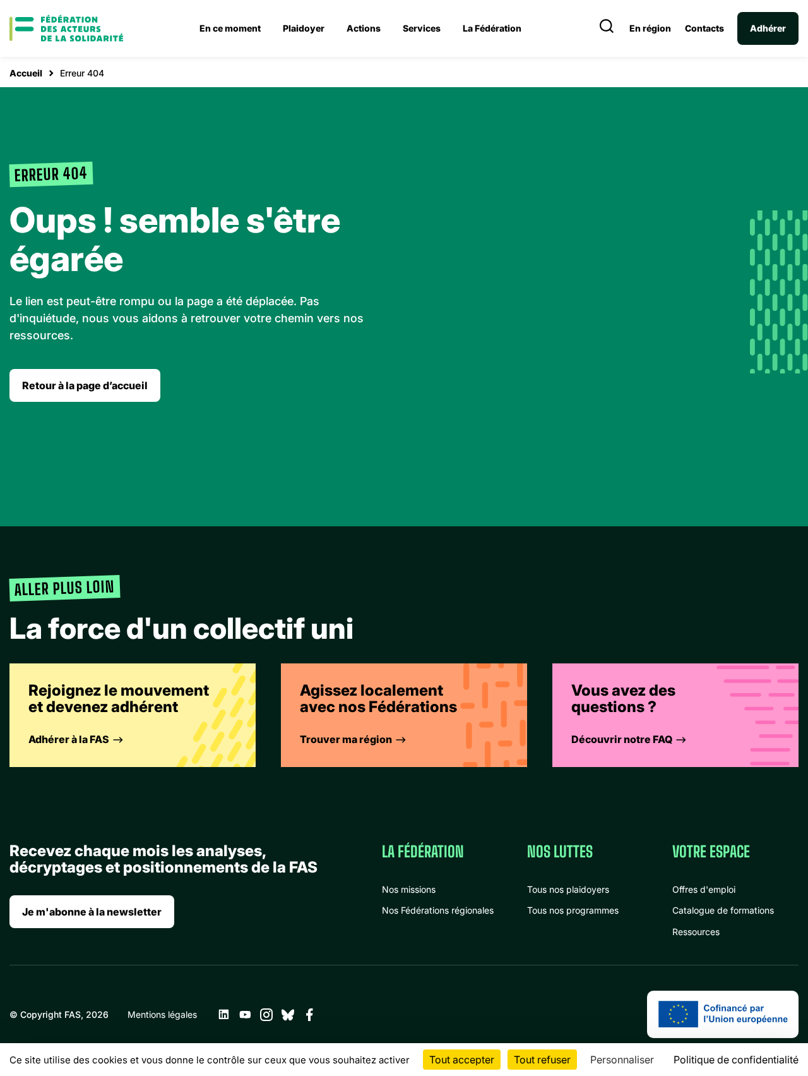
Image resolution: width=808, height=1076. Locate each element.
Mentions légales (162, 1014)
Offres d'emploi (703, 889)
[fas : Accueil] (66, 28)
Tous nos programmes (573, 910)
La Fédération (492, 28)
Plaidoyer (303, 28)
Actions (364, 28)
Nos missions (409, 889)
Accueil (25, 73)
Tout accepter (461, 1059)
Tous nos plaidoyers (568, 889)
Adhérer (768, 28)
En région (650, 28)
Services (422, 28)
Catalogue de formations (723, 910)
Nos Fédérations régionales (438, 910)
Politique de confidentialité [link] (736, 1059)
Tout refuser (542, 1059)
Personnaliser (622, 1059)
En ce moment (230, 28)
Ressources (696, 931)
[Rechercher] (606, 28)
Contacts (704, 28)
